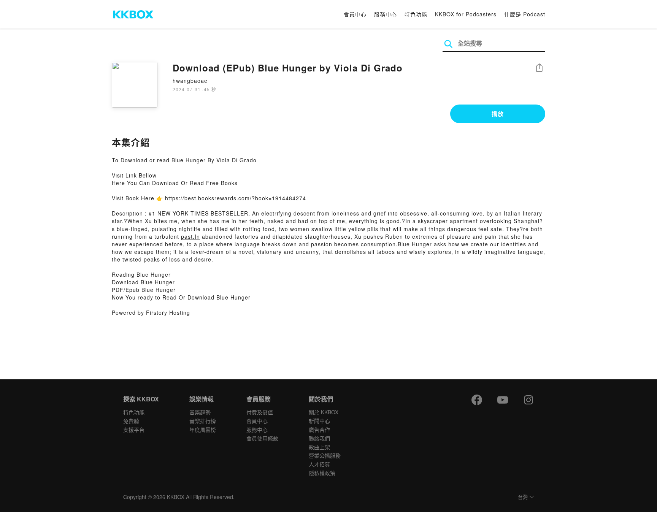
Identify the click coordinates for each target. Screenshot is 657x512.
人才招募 (319, 464)
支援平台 (133, 429)
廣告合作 (319, 429)
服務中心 (385, 14)
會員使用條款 (262, 438)
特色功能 (416, 14)
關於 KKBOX (323, 412)
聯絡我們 (319, 438)
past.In (190, 236)
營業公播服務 (325, 455)
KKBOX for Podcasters (466, 14)
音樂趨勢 (200, 412)
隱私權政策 (322, 473)
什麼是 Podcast (524, 14)
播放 (498, 113)
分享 (539, 68)
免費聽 (131, 421)
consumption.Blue (385, 244)
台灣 (523, 497)
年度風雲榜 (202, 429)
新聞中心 (319, 421)
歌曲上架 (319, 447)
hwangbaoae (190, 80)
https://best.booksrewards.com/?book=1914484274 (235, 198)
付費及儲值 (259, 412)
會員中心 (355, 14)
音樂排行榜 (202, 421)
